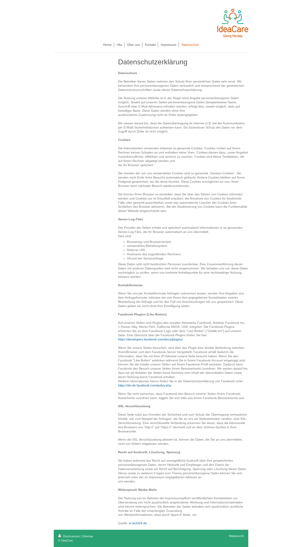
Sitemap (87, 536)
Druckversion (71, 536)
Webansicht (236, 536)
